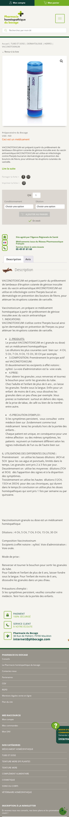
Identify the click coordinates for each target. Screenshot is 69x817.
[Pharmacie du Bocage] (14, 17)
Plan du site (7, 701)
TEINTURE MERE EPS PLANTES (16, 761)
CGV (4, 683)
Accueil (5, 43)
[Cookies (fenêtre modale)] (63, 811)
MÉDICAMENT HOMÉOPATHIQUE (17, 749)
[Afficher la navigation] (60, 18)
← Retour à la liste (10, 51)
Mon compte (19, 2)
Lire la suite (8, 168)
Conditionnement (13, 201)
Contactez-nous (9, 671)
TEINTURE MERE (9, 767)
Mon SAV (6, 731)
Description (13, 259)
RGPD (4, 689)
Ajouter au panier (37, 214)
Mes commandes (10, 725)
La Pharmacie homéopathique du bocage (21, 665)
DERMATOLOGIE (34, 43)
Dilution (40, 201)
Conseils (6, 659)
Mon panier (53, 2)
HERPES (48, 43)
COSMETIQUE (8, 779)
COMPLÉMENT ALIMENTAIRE (15, 773)
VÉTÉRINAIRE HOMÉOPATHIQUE (17, 792)
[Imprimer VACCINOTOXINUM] (24, 183)
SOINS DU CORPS (10, 786)
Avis (28, 259)
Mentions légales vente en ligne (16, 695)
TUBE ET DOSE (18, 43)
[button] (61, 61)
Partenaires (7, 677)
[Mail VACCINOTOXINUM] (28, 177)
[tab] (14, 259)
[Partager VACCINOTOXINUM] (23, 177)
